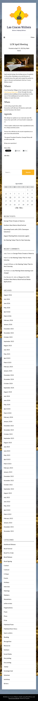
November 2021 (9, 531)
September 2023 (9, 438)
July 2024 (7, 396)
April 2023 (7, 459)
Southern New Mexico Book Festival (15, 225)
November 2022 (9, 480)
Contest (6, 565)
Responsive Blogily (14, 698)
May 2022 (7, 506)
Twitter (6, 667)
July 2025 (7, 350)
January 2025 (8, 371)
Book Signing (8, 561)
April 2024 (7, 409)
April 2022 (7, 510)
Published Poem (9, 624)
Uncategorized (8, 671)
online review (8, 603)
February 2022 (8, 518)
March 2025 (7, 362)
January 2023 (8, 472)
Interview (7, 586)
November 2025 (9, 333)
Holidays (6, 582)
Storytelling (7, 658)
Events (6, 578)
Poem (5, 612)
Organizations (8, 608)
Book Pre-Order (9, 553)
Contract (6, 570)
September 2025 (9, 341)
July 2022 (7, 497)
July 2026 (7, 299)
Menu (32, 37)
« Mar (16, 207)
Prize (5, 620)
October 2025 (8, 337)
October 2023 (8, 434)
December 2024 (9, 375)
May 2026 (7, 307)
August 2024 (8, 392)
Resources (7, 645)
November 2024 (9, 379)
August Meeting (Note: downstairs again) (16, 236)
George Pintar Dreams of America (14, 221)
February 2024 (8, 417)
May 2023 (7, 455)
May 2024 (7, 404)
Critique (6, 574)
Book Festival (8, 548)
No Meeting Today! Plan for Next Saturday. (17, 240)
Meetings (7, 591)
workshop (7, 679)
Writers (6, 683)
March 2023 (7, 463)
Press (5, 616)
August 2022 (8, 493)
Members (7, 595)
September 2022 (9, 489)
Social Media (8, 654)
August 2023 (8, 442)
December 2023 (9, 425)
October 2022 (8, 484)
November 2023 (9, 430)
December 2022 (9, 476)
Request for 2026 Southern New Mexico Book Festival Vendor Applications (17, 279)
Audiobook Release (10, 544)
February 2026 (8, 320)
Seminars (6, 650)
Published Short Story (10, 629)
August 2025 (8, 345)
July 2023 (7, 447)
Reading (6, 637)
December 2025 (9, 329)
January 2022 (8, 522)
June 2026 (7, 303)
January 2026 (8, 324)
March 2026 (7, 316)
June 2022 (7, 501)
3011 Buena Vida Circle (11, 92)
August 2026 (8, 295)
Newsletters (7, 599)
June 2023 (7, 451)
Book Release (8, 557)
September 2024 (9, 388)
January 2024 (8, 421)
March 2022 (7, 514)
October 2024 (8, 383)
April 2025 (7, 358)
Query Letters (8, 633)
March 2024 (7, 413)
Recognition (7, 641)
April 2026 (7, 312)
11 (10, 197)
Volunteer (7, 675)
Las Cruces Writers (19, 27)
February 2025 (8, 366)
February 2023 (8, 468)
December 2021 (9, 527)
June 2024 (7, 400)
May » (21, 207)
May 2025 (7, 354)
